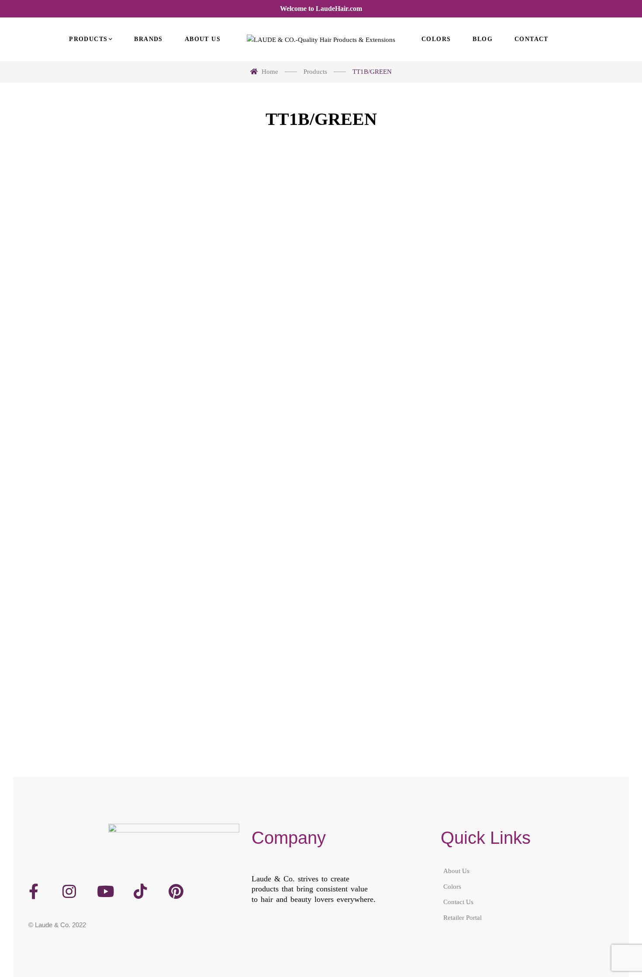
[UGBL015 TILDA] (242, 547)
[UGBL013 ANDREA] (557, 259)
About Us (456, 870)
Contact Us (458, 901)
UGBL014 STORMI (85, 664)
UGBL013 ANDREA (557, 375)
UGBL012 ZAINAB (399, 375)
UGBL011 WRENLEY (242, 375)
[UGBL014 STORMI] (85, 547)
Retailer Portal (462, 917)
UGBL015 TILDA (242, 664)
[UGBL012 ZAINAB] (400, 259)
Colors (452, 886)
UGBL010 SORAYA (85, 375)
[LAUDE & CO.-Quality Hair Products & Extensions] (321, 39)
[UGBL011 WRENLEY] (242, 259)
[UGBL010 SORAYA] (85, 259)
